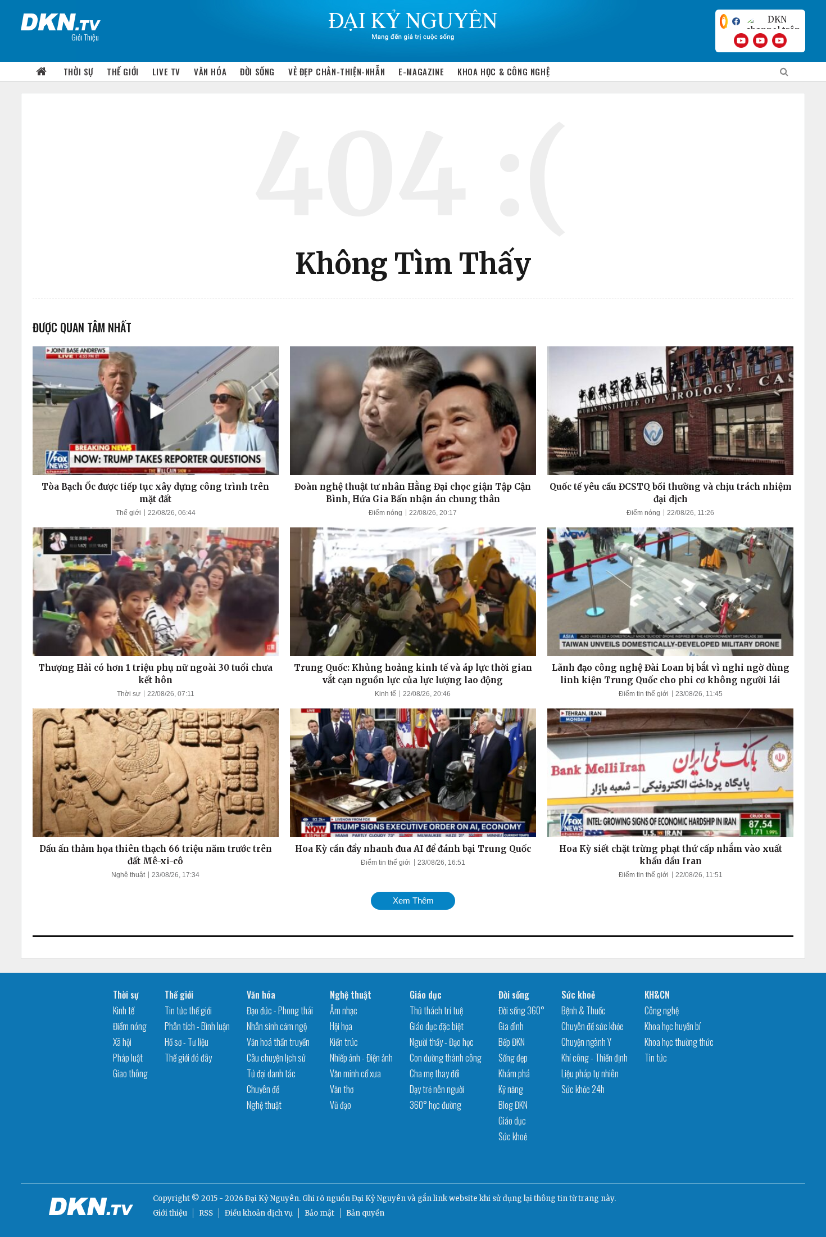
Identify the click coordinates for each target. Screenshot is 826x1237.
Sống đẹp (513, 1057)
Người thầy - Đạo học (442, 1042)
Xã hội (122, 1042)
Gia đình (511, 1026)
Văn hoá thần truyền (278, 1042)
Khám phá (514, 1073)
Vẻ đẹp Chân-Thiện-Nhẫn (336, 71)
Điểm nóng (385, 513)
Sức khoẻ (512, 1136)
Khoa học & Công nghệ (503, 71)
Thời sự (78, 71)
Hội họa (341, 1026)
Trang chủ (41, 72)
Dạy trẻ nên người (437, 1089)
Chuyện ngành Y (586, 1042)
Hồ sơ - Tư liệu (186, 1042)
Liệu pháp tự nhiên (590, 1073)
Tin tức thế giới (188, 1010)
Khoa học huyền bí (673, 1026)
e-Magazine (421, 71)
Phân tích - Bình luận (197, 1026)
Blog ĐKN (513, 1105)
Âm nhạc (343, 1010)
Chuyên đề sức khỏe (592, 1026)
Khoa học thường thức (679, 1042)
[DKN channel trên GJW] (773, 21)
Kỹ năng (510, 1089)
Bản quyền (365, 1213)
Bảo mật (319, 1213)
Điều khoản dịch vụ (259, 1213)
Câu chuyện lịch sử (276, 1057)
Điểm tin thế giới (644, 694)
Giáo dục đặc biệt (437, 1026)
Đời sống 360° (521, 1010)
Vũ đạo (340, 1105)
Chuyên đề (263, 1089)
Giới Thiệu (85, 37)
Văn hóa (210, 71)
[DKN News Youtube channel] (741, 40)
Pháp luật (128, 1057)
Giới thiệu (170, 1213)
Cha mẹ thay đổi (435, 1073)
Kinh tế (385, 694)
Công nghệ (662, 1010)
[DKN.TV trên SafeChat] (724, 21)
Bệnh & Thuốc (583, 1010)
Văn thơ (341, 1089)
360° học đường (435, 1105)
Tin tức (656, 1057)
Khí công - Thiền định (594, 1057)
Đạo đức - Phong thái (280, 1010)
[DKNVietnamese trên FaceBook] (736, 21)
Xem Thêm (413, 900)
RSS (206, 1213)
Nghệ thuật (128, 875)
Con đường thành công (446, 1057)
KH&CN (657, 994)
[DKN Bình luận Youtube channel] (760, 40)
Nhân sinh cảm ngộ (277, 1026)
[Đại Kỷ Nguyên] (61, 19)
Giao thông (130, 1073)
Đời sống (257, 71)
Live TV (166, 71)
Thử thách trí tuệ (436, 1010)
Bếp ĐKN (511, 1042)
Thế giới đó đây (188, 1057)
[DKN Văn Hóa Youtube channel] (779, 40)
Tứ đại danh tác (271, 1073)
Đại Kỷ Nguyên (379, 1198)
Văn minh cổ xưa (355, 1073)
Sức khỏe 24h (583, 1089)
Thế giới (123, 71)
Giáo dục (426, 994)
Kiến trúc (344, 1042)
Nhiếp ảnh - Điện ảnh (361, 1057)
